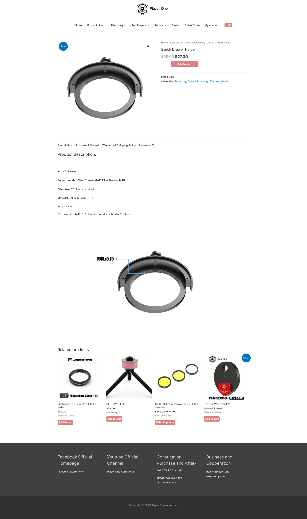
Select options (165, 422)
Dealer (175, 25)
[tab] (65, 145)
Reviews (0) (146, 145)
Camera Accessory (194, 42)
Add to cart (184, 64)
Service (158, 25)
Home (78, 25)
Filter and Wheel (219, 81)
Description (65, 145)
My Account (212, 25)
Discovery (117, 25)
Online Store (192, 25)
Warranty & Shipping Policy (119, 145)
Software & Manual (87, 145)
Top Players (139, 25)
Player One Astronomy (120, 471)
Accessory (176, 42)
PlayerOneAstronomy (71, 471)
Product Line (95, 25)
